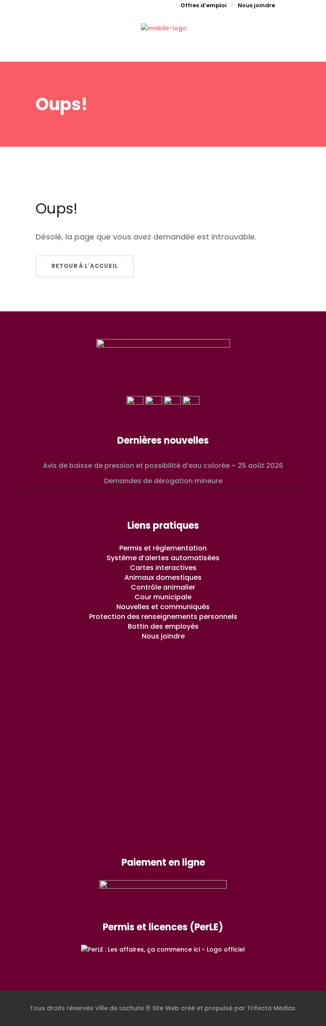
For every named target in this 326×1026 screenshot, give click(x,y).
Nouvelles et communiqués (163, 607)
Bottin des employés (163, 626)
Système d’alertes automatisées (163, 558)
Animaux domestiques (163, 577)
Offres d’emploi (203, 5)
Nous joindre (256, 5)
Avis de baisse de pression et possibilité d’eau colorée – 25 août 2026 (163, 465)
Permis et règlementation (163, 548)
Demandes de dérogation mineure (163, 481)
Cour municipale (163, 597)
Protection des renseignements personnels (163, 616)
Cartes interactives (163, 568)
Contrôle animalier (163, 587)
